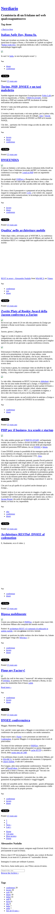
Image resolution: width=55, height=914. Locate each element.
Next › (8, 825)
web (8, 892)
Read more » (6, 687)
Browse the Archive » (10, 873)
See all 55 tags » (12, 911)
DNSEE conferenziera (15, 720)
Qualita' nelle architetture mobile (23, 230)
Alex (41, 116)
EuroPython (12, 768)
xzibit (30, 683)
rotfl (7, 899)
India (11, 56)
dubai (8, 897)
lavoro (8, 137)
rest (7, 291)
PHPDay (28, 622)
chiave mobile (8, 761)
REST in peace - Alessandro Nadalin (16, 278)
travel (8, 901)
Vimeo (50, 278)
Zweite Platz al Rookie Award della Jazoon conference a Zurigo (24, 312)
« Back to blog (7, 29)
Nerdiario (9, 8)
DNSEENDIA (10, 160)
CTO (29, 193)
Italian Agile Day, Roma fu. (19, 34)
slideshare (45, 381)
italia (8, 906)
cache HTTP (36, 750)
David (47, 116)
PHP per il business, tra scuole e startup (27, 430)
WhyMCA (40, 278)
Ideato (45, 447)
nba (7, 904)
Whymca (23, 638)
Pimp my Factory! (13, 670)
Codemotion (6, 739)
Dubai (8, 838)
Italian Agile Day (9, 45)
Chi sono (9, 834)
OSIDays (20, 179)
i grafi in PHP (27, 172)
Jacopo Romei (7, 499)
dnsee (8, 66)
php (7, 512)
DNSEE (37, 447)
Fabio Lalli (46, 95)
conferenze (10, 69)
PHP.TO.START (34, 98)
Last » (8, 827)
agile (8, 908)
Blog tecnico (11, 836)
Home (8, 831)
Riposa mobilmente (13, 614)
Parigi (19, 737)
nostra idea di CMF (19, 752)
